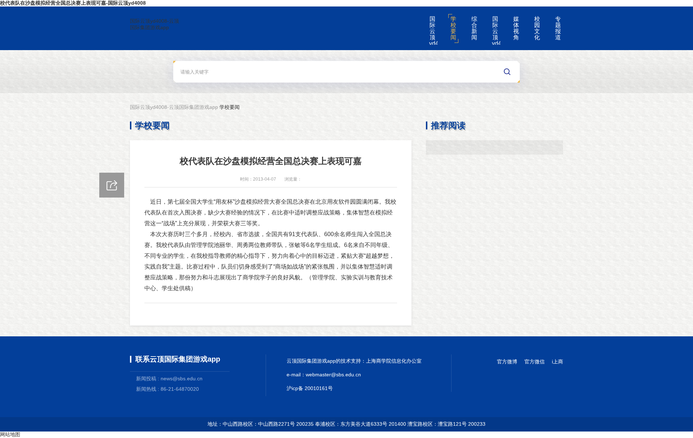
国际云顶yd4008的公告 (496, 30)
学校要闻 (453, 28)
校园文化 (537, 28)
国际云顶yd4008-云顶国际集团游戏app (154, 24)
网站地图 (10, 434)
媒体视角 (516, 28)
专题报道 (558, 28)
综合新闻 (474, 28)
